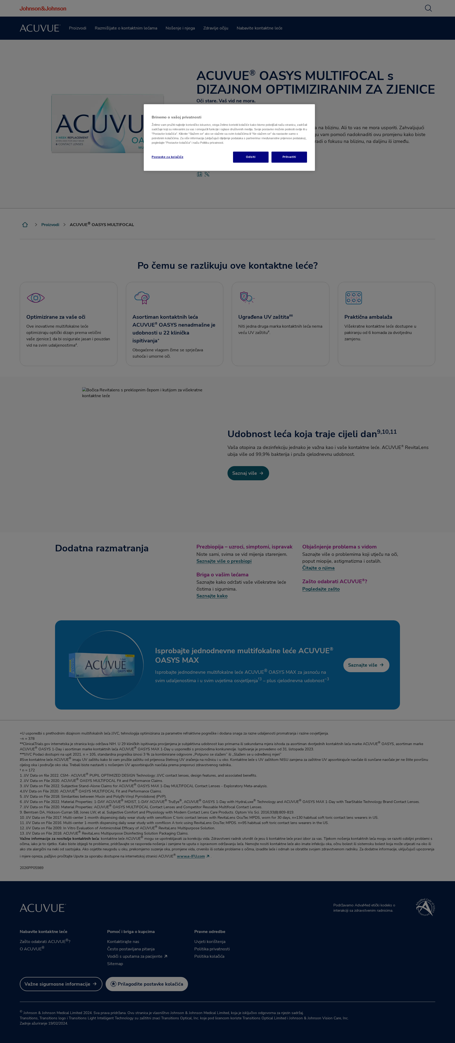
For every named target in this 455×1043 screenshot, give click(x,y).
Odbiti (250, 157)
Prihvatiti (289, 157)
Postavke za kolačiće (167, 156)
